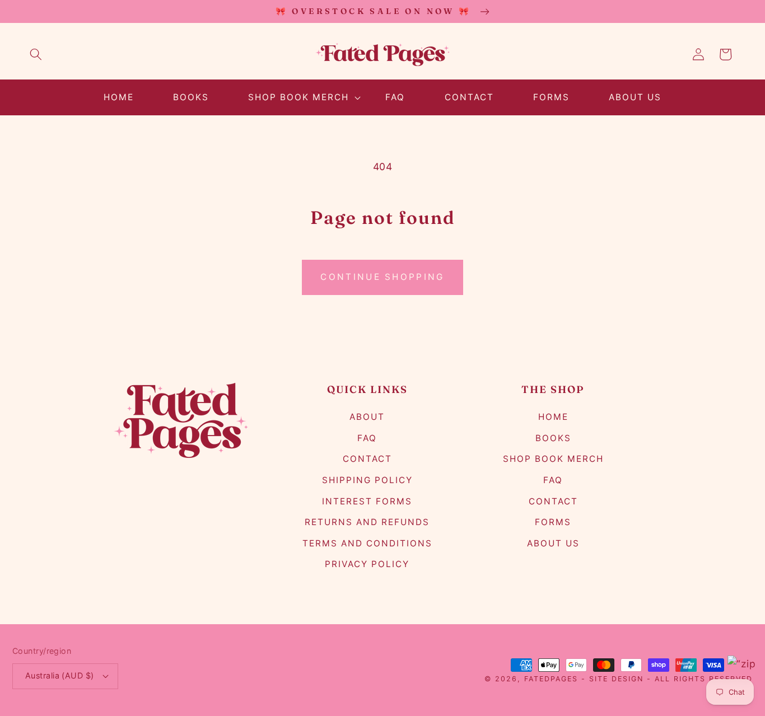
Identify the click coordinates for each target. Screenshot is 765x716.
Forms (553, 522)
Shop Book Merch (553, 458)
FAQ (367, 438)
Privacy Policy (367, 564)
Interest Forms (367, 501)
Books (553, 438)
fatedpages (551, 679)
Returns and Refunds (367, 522)
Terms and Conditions (367, 543)
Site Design (616, 679)
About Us (553, 543)
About (367, 416)
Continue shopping (382, 277)
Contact (367, 458)
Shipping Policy (367, 480)
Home (553, 416)
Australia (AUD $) (59, 675)
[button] (35, 54)
